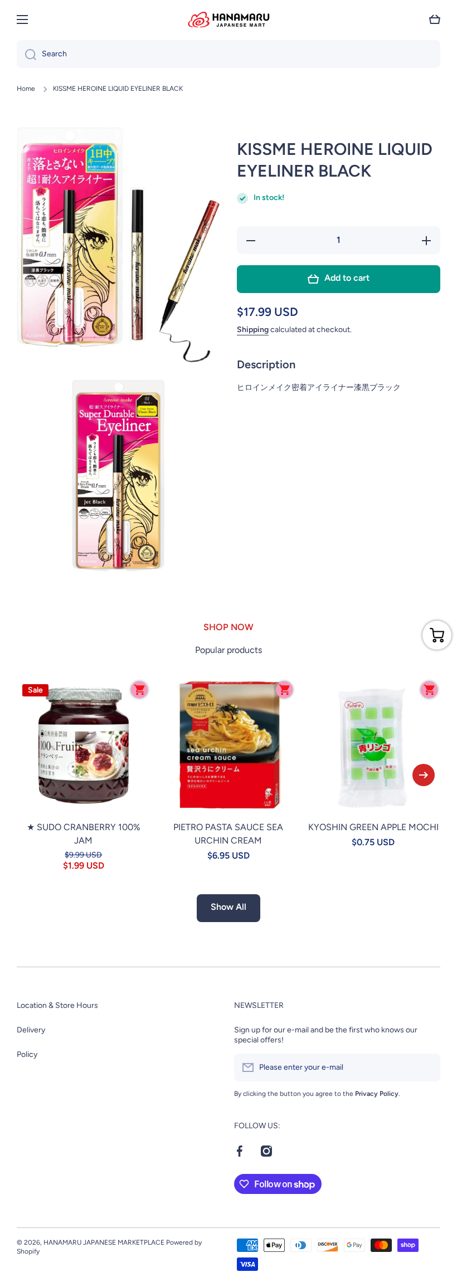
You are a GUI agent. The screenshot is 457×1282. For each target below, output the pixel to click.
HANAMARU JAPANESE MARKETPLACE (103, 1242)
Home (26, 88)
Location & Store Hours (57, 1005)
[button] (434, 19)
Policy (27, 1054)
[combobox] (228, 54)
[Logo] (228, 19)
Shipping (253, 329)
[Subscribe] (426, 1067)
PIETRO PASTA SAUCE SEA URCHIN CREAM (228, 834)
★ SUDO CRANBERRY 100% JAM (83, 834)
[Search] (26, 54)
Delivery (31, 1030)
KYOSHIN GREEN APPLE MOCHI (373, 827)
